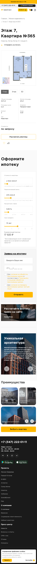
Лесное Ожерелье (7, 472)
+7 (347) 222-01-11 (8, 5)
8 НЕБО (3, 479)
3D (22, 92)
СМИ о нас (4, 535)
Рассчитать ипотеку (18, 137)
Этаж (14, 92)
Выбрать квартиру (18, 429)
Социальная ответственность (11, 516)
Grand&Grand (5, 497)
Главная (4, 18)
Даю (18, 287)
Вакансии (4, 513)
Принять (7, 560)
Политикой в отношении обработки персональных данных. (17, 280)
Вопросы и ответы (7, 532)
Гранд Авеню (5, 486)
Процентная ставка (10, 203)
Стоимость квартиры (11, 175)
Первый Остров (6, 475)
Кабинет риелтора (7, 520)
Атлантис (4, 483)
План (5, 92)
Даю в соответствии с (17, 278)
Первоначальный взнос (11, 189)
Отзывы (3, 539)
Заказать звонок (27, 5)
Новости (4, 528)
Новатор (4, 490)
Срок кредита (8, 217)
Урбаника (4, 494)
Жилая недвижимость (17, 18)
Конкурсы (4, 543)
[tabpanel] (18, 353)
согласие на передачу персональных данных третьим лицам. (18, 287)
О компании (5, 509)
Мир (2, 501)
